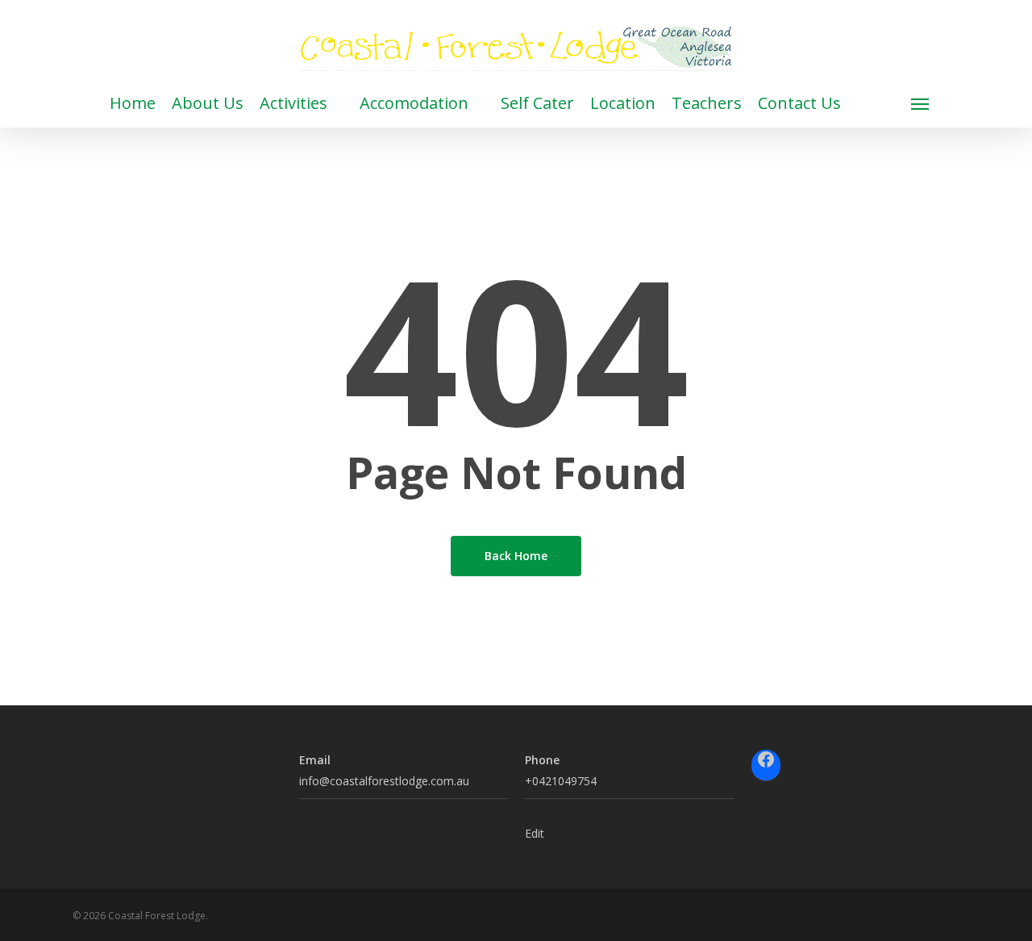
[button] (920, 103)
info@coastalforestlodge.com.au (384, 780)
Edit (534, 833)
